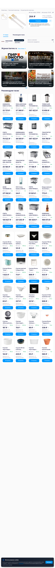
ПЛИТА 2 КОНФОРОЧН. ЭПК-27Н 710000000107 (46, 161)
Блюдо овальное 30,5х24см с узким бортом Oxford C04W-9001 (47, 188)
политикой (21, 563)
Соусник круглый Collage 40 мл (21, 269)
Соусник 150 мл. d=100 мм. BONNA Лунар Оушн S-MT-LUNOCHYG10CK (46, 269)
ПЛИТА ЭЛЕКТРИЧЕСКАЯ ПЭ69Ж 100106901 (34, 214)
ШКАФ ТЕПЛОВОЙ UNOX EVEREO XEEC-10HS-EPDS (8, 188)
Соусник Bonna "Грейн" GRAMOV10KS (33, 269)
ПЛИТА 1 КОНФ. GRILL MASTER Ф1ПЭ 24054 (7, 161)
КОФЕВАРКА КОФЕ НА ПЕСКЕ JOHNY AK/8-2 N (46, 214)
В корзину (38, 21)
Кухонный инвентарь (14, 10)
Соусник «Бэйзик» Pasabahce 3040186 (32, 322)
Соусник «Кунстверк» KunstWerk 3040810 (32, 348)
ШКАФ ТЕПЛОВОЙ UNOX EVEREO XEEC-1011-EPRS (34, 133)
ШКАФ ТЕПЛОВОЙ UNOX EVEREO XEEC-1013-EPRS (34, 105)
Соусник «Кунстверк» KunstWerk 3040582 (19, 322)
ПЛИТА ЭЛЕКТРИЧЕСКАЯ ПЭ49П (34, 188)
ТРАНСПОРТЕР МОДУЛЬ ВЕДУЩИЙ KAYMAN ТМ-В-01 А (47, 133)
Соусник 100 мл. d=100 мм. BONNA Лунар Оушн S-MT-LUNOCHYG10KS (47, 242)
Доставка (17, 42)
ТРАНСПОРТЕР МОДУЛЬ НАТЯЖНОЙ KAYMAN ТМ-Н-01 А (20, 161)
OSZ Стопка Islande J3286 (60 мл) (21, 188)
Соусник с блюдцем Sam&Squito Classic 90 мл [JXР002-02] (33, 295)
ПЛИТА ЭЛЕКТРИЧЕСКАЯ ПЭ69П (8, 133)
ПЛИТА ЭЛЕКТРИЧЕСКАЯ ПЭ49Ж (34, 161)
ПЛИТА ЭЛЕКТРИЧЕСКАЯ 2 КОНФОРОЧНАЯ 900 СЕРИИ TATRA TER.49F (8, 214)
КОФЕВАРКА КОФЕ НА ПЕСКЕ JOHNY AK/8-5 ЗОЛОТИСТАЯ (7, 105)
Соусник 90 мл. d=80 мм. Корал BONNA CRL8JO (7, 242)
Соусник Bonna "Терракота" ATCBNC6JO (46, 322)
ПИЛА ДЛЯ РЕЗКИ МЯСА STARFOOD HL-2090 (21, 105)
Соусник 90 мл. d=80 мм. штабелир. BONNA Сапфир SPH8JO (20, 348)
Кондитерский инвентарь (27, 10)
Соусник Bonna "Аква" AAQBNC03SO (7, 269)
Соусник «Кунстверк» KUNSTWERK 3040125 (6, 295)
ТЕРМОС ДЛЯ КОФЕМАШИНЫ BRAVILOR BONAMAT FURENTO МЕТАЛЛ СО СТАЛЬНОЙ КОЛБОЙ (46, 105)
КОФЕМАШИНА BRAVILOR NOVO (20, 133)
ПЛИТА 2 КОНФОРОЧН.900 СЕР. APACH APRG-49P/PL (21, 214)
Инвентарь (4, 10)
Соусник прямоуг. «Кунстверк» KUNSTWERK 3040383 (19, 242)
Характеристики (19, 40)
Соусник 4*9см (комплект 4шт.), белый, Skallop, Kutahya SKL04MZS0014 (47, 295)
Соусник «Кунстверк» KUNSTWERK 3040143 (6, 348)
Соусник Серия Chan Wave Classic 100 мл (33, 242)
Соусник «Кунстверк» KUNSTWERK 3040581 (19, 295)
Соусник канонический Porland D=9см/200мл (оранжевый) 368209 (46, 348)
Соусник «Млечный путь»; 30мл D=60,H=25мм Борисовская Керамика (8, 322)
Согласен (49, 562)
